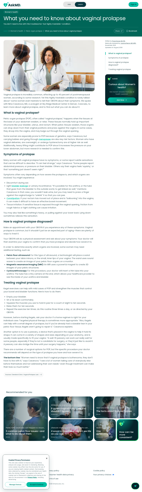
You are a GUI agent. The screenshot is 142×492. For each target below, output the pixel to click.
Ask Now (120, 100)
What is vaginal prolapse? (120, 53)
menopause (45, 139)
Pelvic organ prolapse (34, 31)
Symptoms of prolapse (118, 58)
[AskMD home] (12, 4)
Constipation (13, 198)
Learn (6, 31)
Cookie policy (99, 470)
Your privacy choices (102, 474)
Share (117, 31)
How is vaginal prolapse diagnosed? (118, 63)
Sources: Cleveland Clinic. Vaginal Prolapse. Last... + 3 (23, 374)
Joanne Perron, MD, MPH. (128, 43)
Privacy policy (53, 470)
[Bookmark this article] (44, 437)
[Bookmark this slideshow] (89, 414)
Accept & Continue (36, 484)
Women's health (11, 12)
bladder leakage (20, 185)
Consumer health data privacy (60, 474)
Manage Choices (15, 484)
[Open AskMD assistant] (135, 486)
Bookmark (133, 31)
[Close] (46, 458)
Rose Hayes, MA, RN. (118, 41)
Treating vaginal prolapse (119, 69)
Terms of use (52, 478)
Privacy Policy (32, 477)
